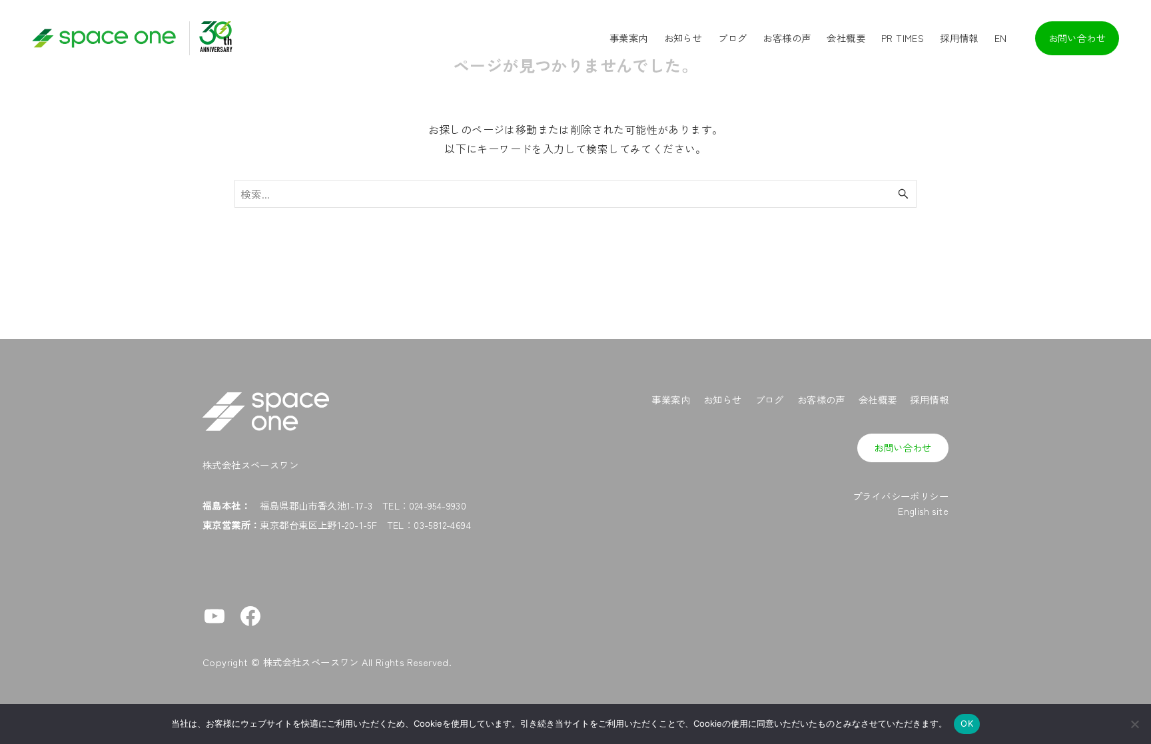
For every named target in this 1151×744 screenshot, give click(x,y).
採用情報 (929, 399)
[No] (1134, 724)
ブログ (769, 399)
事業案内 (670, 399)
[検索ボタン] (903, 194)
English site (923, 511)
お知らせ (722, 399)
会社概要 (878, 399)
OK (966, 723)
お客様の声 (821, 399)
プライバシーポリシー (901, 496)
